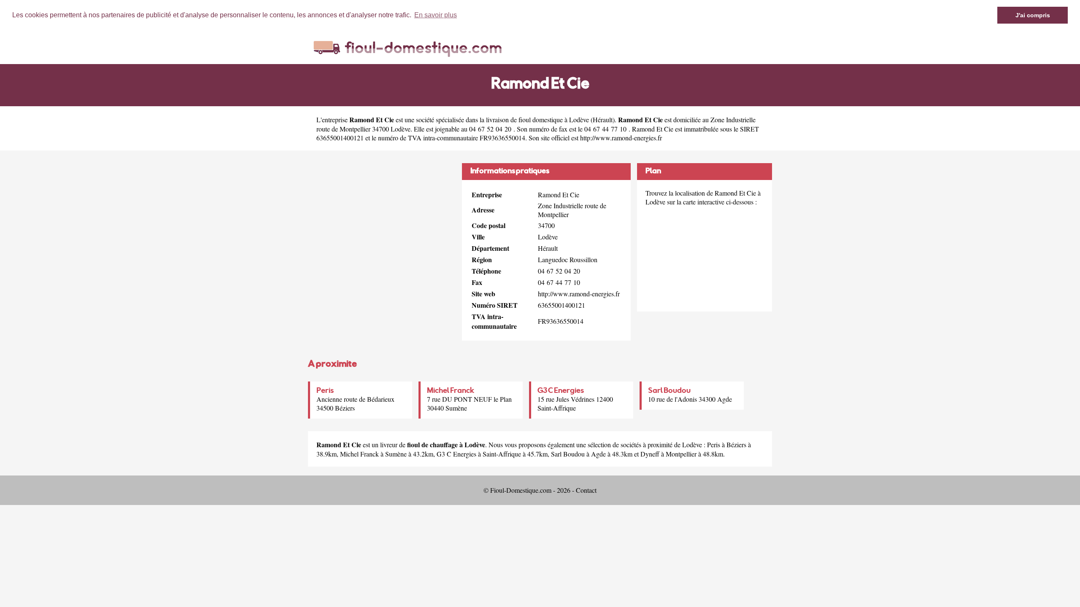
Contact (586, 490)
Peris (325, 391)
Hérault (603, 119)
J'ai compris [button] (1032, 15)
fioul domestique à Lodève (553, 119)
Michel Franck (450, 391)
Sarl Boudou (669, 391)
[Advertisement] (382, 222)
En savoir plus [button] (435, 15)
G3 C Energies (560, 391)
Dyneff (649, 453)
